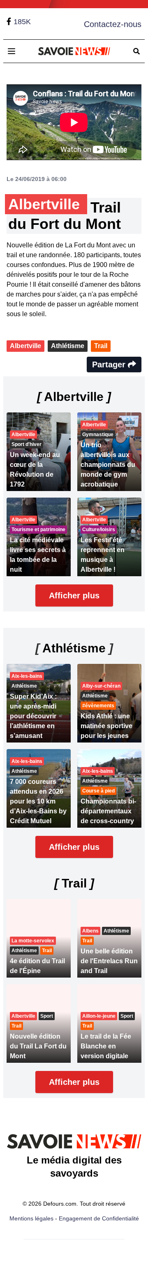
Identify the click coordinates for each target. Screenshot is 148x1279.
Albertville (25, 345)
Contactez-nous (112, 24)
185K (22, 22)
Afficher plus (74, 595)
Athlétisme (67, 345)
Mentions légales (31, 1218)
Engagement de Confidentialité (99, 1218)
